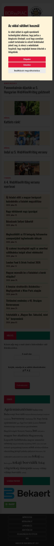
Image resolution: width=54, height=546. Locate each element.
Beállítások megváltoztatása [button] (27, 70)
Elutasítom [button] (27, 65)
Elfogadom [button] (27, 59)
